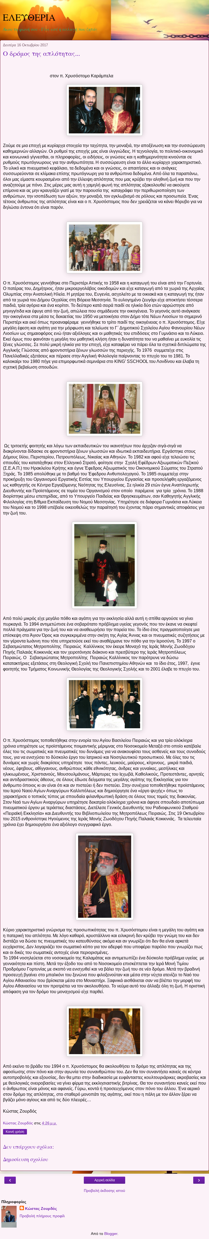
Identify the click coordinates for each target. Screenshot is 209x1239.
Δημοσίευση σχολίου (25, 1159)
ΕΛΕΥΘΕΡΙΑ (29, 17)
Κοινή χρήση (15, 1132)
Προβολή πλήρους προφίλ (42, 1216)
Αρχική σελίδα (104, 1180)
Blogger (110, 1233)
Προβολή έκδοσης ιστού (104, 1190)
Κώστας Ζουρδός (41, 1208)
